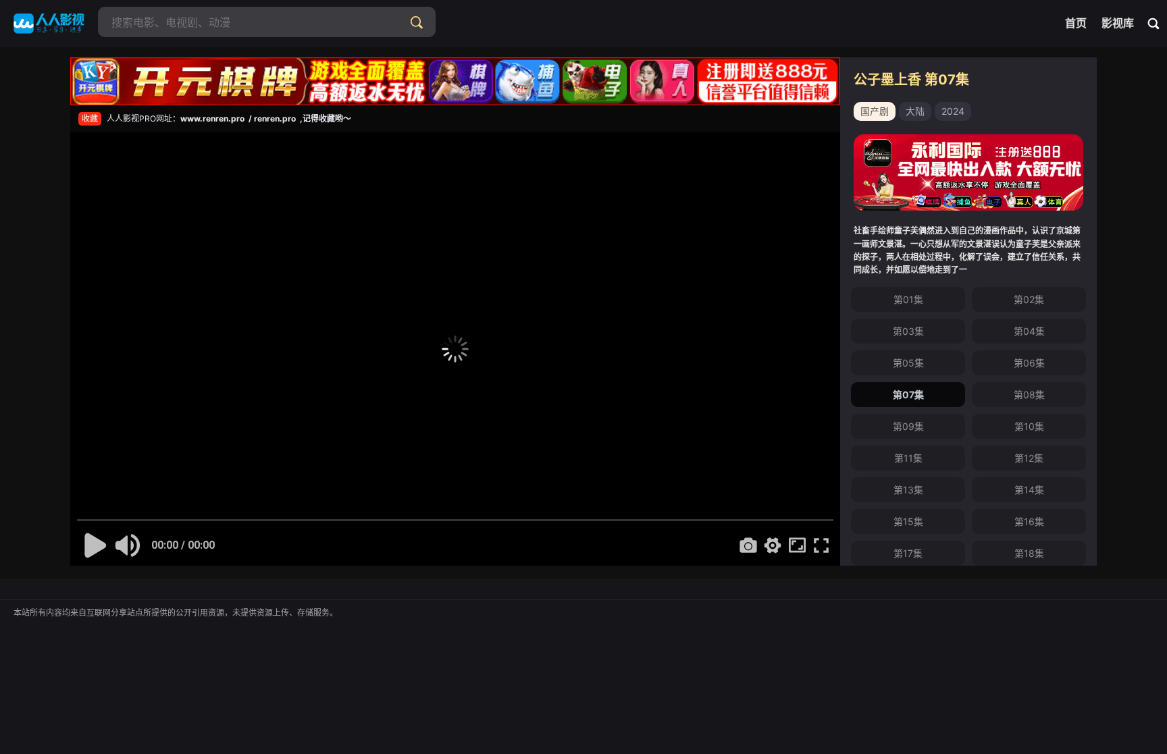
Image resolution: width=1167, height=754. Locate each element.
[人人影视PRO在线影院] (49, 24)
